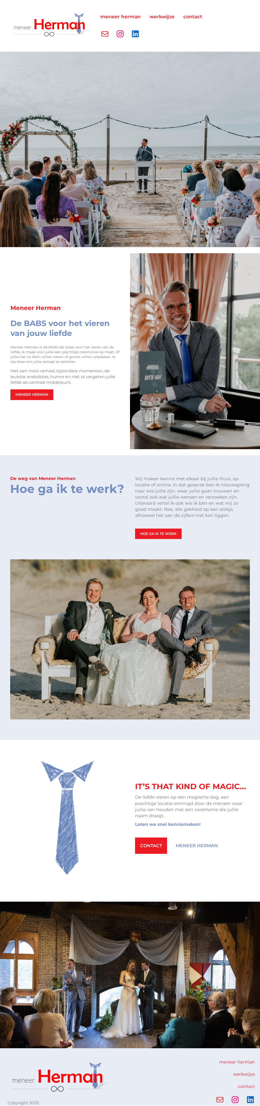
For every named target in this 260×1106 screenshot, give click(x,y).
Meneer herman (197, 845)
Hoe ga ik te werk (158, 534)
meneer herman (31, 394)
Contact (151, 845)
